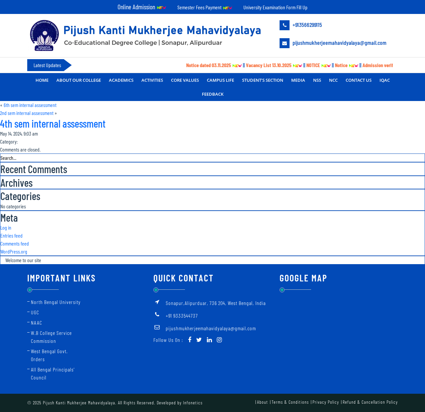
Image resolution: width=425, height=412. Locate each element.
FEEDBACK (212, 94)
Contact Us (359, 80)
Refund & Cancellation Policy (370, 402)
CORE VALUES (185, 80)
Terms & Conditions (290, 402)
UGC (35, 312)
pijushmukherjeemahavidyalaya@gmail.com (338, 42)
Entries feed (11, 235)
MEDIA (298, 80)
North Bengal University (56, 302)
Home (42, 80)
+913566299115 (306, 24)
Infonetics (193, 402)
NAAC (36, 322)
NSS (317, 80)
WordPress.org (13, 251)
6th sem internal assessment (30, 105)
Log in (5, 227)
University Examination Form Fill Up (275, 7)
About (262, 402)
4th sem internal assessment (53, 123)
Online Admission (137, 7)
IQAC (385, 80)
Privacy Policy (325, 402)
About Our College (78, 80)
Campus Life (220, 80)
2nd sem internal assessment (26, 113)
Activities (152, 80)
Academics (121, 80)
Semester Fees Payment (199, 7)
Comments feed (14, 243)
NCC (333, 80)
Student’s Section (262, 80)
